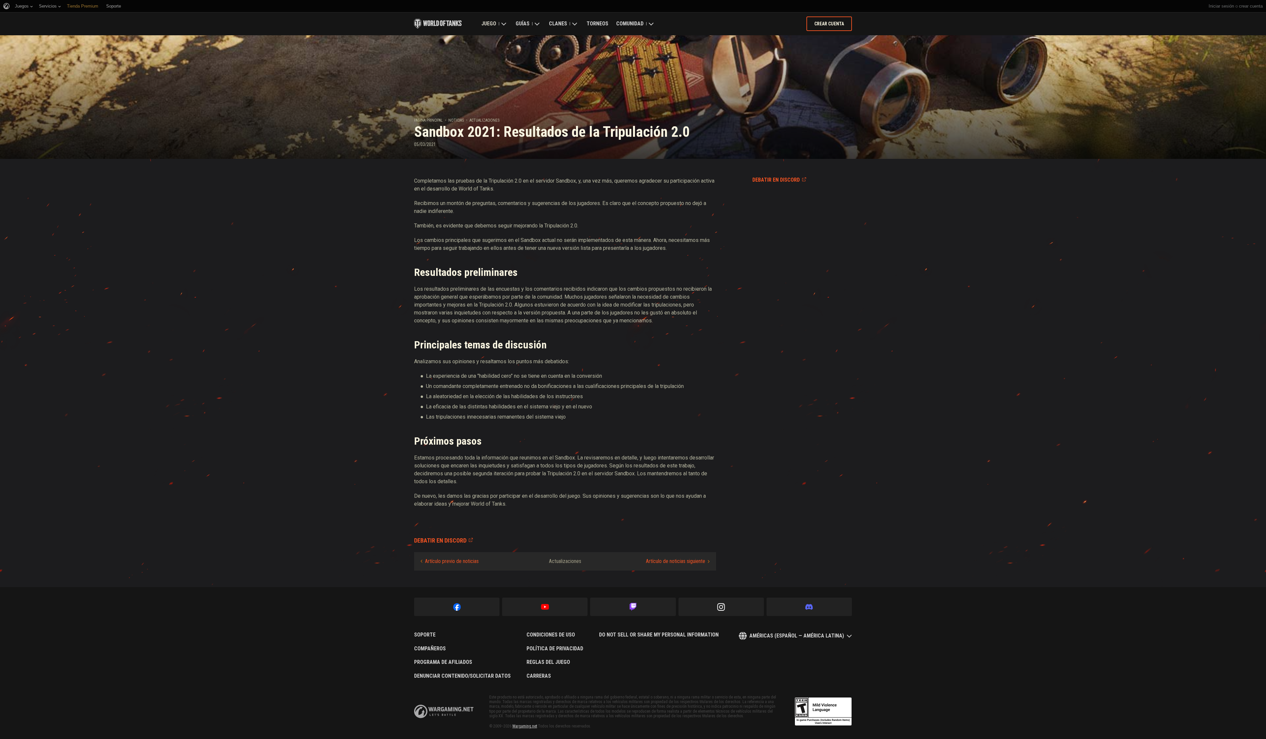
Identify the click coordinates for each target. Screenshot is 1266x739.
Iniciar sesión (1221, 6)
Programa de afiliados (443, 662)
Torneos (597, 23)
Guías (522, 23)
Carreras (539, 676)
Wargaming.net (524, 726)
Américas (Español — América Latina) (796, 636)
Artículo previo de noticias (452, 561)
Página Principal (428, 120)
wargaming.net (443, 711)
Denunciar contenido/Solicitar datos (462, 676)
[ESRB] (823, 711)
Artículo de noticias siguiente (675, 561)
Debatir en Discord (776, 180)
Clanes (558, 23)
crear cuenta (1251, 6)
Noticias (456, 120)
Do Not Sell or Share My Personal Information (659, 635)
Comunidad (630, 23)
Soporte (425, 635)
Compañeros (430, 649)
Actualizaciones (484, 120)
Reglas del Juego (548, 662)
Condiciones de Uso (551, 635)
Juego (488, 23)
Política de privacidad (555, 649)
